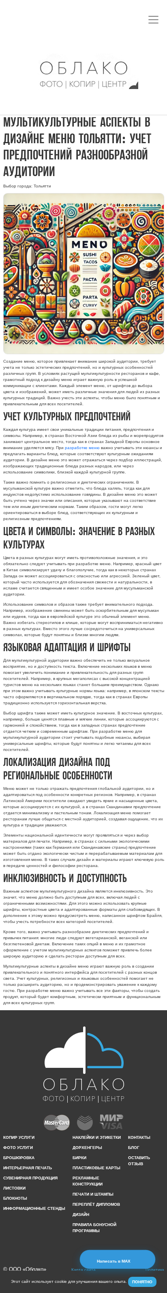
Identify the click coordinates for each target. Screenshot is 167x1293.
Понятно (142, 1282)
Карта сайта (83, 1269)
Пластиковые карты (96, 1168)
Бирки (79, 1157)
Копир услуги (18, 1137)
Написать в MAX (114, 1261)
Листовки (14, 1188)
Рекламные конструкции (88, 1181)
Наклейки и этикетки (97, 1137)
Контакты (139, 1137)
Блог (133, 1147)
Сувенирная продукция (30, 1178)
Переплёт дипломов (96, 1204)
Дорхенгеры (87, 1147)
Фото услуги (18, 1147)
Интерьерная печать (27, 1168)
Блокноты (15, 1198)
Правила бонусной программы (94, 1227)
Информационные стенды (34, 1208)
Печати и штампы (93, 1194)
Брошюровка (18, 1157)
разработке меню (82, 447)
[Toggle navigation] (153, 19)
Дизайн (81, 1214)
